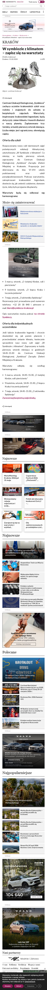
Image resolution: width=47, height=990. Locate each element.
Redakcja (22, 965)
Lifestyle (35, 12)
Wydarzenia (23, 35)
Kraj (4, 12)
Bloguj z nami (34, 965)
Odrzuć (18, 986)
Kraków (15, 35)
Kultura (12, 671)
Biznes (14, 12)
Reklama (13, 965)
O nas (4, 965)
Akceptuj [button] (7, 986)
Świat (23, 12)
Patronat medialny (10, 968)
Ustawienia (30, 986)
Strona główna (6, 35)
